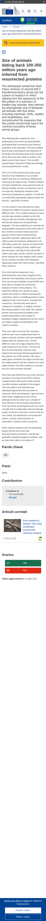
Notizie (16, 27)
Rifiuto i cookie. (23, 917)
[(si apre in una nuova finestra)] (11, 10)
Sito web (13, 497)
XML (25, 563)
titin (5, 455)
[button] (29, 11)
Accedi (23, 11)
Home (4, 27)
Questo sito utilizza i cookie (16, 901)
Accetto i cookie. (23, 910)
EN (4, 52)
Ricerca (35, 11)
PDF (25, 570)
